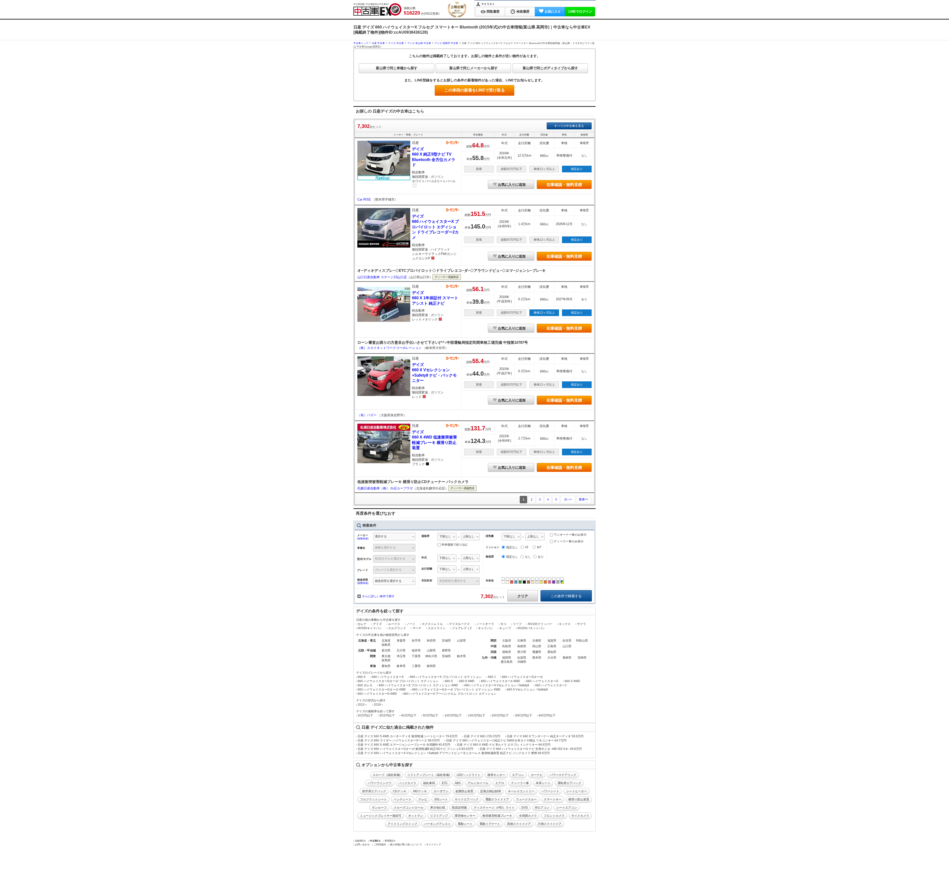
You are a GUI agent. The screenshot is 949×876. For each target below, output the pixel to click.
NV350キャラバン (370, 628)
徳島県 (506, 652)
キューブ (505, 628)
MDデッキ (420, 791)
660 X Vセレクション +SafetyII (527, 689)
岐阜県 (401, 666)
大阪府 (506, 640)
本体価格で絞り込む (454, 544)
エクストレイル (432, 624)
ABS (458, 783)
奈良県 (566, 640)
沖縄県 (521, 662)
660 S (449, 681)
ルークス (394, 624)
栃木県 (461, 656)
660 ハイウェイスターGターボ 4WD (382, 689)
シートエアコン (566, 807)
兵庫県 (521, 640)
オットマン (415, 815)
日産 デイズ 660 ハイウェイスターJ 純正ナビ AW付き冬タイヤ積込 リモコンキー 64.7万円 (506, 740)
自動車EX (360, 840)
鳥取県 (506, 646)
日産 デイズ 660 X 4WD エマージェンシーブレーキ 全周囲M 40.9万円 (404, 744)
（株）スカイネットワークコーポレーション (390, 348)
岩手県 (416, 640)
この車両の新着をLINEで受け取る (474, 90)
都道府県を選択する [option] (388, 581)
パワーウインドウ (379, 783)
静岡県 (431, 666)
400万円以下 (547, 715)
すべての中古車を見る (569, 126)
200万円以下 (500, 715)
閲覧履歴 (493, 11)
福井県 (416, 650)
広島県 (551, 646)
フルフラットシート (373, 799)
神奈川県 (431, 656)
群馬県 (386, 660)
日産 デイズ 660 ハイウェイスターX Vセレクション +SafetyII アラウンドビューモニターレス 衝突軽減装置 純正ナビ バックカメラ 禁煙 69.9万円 (454, 753)
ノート (411, 624)
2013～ (362, 704)
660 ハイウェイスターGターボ (522, 677)
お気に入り (553, 11)
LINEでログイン (580, 11)
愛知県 (386, 666)
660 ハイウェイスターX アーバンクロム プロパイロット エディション (449, 693)
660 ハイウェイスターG (542, 681)
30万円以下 (387, 715)
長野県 (446, 650)
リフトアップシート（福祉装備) (428, 775)
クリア (523, 596)
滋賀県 (551, 640)
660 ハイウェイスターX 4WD (500, 681)
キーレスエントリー (521, 791)
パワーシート (550, 791)
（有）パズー (367, 415)
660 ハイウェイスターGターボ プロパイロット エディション (398, 681)
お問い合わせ (362, 844)
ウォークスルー (526, 799)
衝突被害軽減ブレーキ (497, 815)
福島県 (386, 644)
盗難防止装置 (464, 791)
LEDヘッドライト (468, 775)
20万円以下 (365, 715)
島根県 (521, 646)
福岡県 (506, 657)
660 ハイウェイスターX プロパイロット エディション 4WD (418, 685)
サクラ (581, 624)
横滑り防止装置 (578, 799)
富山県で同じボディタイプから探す (550, 68)
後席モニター (496, 775)
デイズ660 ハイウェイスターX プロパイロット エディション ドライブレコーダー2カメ (435, 227)
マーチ (416, 628)
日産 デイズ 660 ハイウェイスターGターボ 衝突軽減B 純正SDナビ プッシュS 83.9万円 (415, 749)
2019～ (379, 704)
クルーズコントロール (408, 807)
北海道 (386, 640)
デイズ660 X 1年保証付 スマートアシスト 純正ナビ (435, 298)
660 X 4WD (466, 681)
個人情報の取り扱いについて (406, 844)
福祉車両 (429, 783)
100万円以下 (453, 715)
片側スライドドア (549, 824)
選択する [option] (381, 536)
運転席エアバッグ (569, 783)
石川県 (401, 650)
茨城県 (446, 656)
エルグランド (397, 628)
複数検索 (363, 538)
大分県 (551, 657)
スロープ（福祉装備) (386, 775)
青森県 (401, 640)
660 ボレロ (365, 685)
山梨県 (431, 650)
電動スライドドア (497, 799)
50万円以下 (430, 715)
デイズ (377, 624)
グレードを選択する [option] (388, 570)
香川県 (521, 652)
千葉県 (416, 656)
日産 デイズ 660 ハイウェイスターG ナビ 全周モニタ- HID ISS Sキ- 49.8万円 (531, 749)
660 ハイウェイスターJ (550, 685)
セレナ (362, 624)
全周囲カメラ (528, 815)
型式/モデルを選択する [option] (390, 558)
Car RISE (364, 199)
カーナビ (537, 775)
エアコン (518, 775)
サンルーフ (379, 807)
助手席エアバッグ (374, 791)
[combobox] (394, 537)
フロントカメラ (554, 815)
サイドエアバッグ (466, 799)
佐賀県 (521, 657)
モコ (503, 624)
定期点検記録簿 (490, 791)
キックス (565, 624)
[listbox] (446, 537)
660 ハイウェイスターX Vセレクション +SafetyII (496, 685)
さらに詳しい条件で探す (378, 596)
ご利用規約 (380, 844)
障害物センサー (465, 815)
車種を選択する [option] (385, 547)
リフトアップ (439, 815)
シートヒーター (576, 791)
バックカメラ (407, 783)
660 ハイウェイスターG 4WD (377, 693)
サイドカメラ (580, 815)
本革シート (543, 783)
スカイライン (437, 628)
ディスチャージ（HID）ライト (494, 807)
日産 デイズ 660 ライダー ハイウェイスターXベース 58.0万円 (399, 740)
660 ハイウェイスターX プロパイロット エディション (446, 677)
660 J (492, 677)
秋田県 (431, 640)
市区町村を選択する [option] (452, 581)
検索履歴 (523, 11)
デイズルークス (459, 624)
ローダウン (441, 791)
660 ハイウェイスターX (388, 677)
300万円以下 (523, 715)
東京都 (386, 656)
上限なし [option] (468, 536)
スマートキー (552, 799)
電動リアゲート (489, 824)
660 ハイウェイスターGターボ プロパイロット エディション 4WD (456, 689)
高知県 (551, 652)
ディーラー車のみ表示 (568, 541)
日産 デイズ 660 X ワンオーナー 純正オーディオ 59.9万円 (545, 736)
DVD (524, 807)
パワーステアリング (563, 775)
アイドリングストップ (402, 824)
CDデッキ (399, 791)
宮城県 (446, 640)
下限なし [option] (445, 536)
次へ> (568, 499)
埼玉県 (401, 656)
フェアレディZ (462, 628)
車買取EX (390, 840)
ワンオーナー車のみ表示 (569, 534)
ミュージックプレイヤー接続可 (380, 815)
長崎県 (566, 657)
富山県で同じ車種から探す (396, 68)
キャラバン (485, 628)
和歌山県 (582, 640)
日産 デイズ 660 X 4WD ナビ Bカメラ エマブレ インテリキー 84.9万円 (503, 744)
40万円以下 (408, 715)
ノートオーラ (485, 624)
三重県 (416, 666)
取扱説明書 (459, 807)
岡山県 (536, 646)
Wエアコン (542, 807)
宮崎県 (582, 657)
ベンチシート (402, 799)
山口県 (566, 646)
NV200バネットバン (531, 628)
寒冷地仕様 (437, 807)
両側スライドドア (519, 824)
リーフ (517, 624)
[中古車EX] (377, 9)
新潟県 (386, 650)
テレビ (422, 799)
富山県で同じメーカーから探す (473, 68)
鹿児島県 (507, 662)
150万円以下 (476, 715)
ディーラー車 (520, 783)
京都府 (536, 640)
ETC (445, 783)
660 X (362, 677)
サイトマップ (433, 844)
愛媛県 (536, 652)
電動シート (465, 824)
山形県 (461, 640)
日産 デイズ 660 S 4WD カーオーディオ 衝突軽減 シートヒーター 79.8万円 (407, 736)
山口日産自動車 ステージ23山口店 (382, 277)
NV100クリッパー (540, 624)
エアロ (499, 783)
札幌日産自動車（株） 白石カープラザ (385, 488)
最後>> (583, 499)
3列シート (441, 799)
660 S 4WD (572, 681)
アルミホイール (478, 783)
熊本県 (536, 657)
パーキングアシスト (437, 824)
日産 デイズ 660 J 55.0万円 (482, 736)
